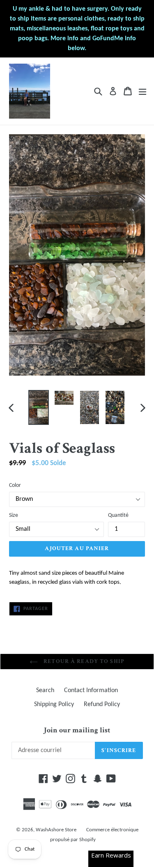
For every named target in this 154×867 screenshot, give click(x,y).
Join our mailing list (77, 730)
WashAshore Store (56, 830)
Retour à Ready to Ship (83, 661)
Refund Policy (102, 704)
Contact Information (91, 690)
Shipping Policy (54, 704)
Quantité (118, 515)
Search (45, 690)
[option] (38, 407)
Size (13, 515)
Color (15, 485)
